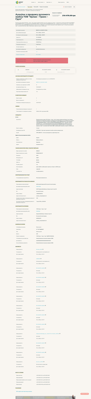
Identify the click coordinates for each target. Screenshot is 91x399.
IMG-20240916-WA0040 (40, 286)
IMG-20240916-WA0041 (40, 305)
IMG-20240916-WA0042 (40, 324)
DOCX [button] (45, 61)
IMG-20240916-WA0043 (40, 296)
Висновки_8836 (39, 249)
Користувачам (40, 2)
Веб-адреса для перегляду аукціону (24, 391)
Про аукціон (30, 6)
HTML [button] (42, 61)
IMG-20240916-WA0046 (40, 352)
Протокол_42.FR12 (39, 361)
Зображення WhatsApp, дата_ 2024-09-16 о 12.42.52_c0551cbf (47, 333)
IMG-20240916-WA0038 (40, 268)
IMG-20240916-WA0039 (40, 277)
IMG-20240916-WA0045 (40, 343)
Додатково (49, 2)
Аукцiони (33, 2)
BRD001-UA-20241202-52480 (41, 82)
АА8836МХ (38, 258)
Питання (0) (36, 6)
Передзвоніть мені (49, 397)
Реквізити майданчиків (20, 54)
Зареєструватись (61, 2)
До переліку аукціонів (21, 6)
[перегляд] (42, 249)
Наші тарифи (38, 54)
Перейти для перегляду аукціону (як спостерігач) (42, 59)
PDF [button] (39, 61)
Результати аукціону (44, 6)
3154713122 (38, 186)
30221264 (38, 211)
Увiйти (68, 2)
